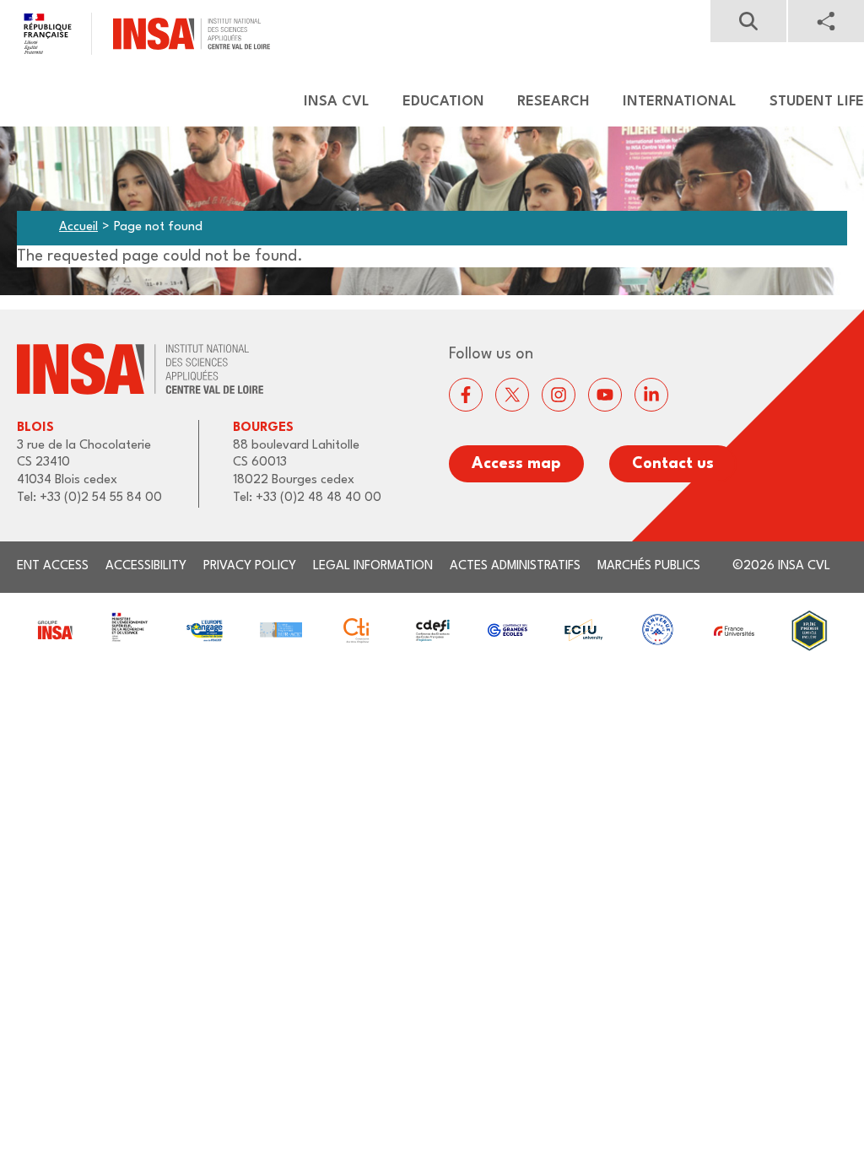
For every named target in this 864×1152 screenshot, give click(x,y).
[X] (512, 395)
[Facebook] (466, 395)
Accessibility (145, 566)
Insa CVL (337, 101)
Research (553, 101)
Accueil (78, 227)
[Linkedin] (651, 395)
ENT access (53, 566)
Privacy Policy (249, 566)
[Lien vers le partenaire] (54, 630)
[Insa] (135, 33)
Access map (516, 463)
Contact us (673, 463)
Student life (817, 101)
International (680, 101)
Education (443, 101)
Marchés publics (648, 566)
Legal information (373, 566)
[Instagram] (558, 395)
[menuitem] (329, 102)
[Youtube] (605, 395)
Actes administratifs (515, 566)
